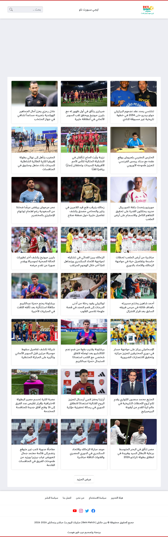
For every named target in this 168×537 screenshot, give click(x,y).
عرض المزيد (84, 479)
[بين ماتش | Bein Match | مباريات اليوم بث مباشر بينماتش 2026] (147, 9)
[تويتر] (87, 510)
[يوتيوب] (74, 510)
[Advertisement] (84, 46)
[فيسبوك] (93, 510)
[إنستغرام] (81, 510)
